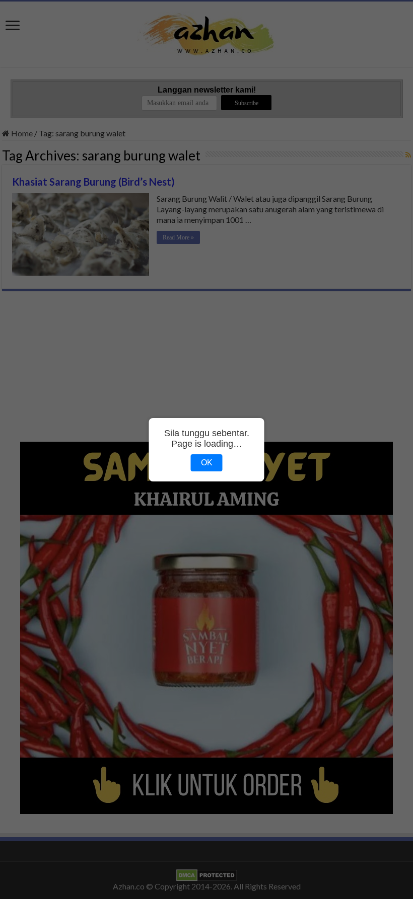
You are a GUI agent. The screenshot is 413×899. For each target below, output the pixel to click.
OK (207, 462)
